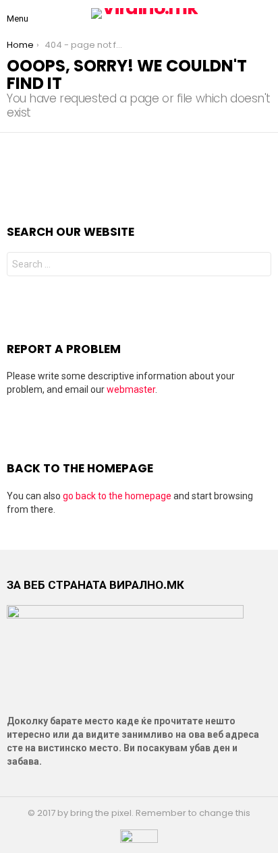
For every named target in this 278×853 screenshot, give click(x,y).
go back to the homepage (117, 496)
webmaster (131, 389)
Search (257, 266)
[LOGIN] (265, 13)
